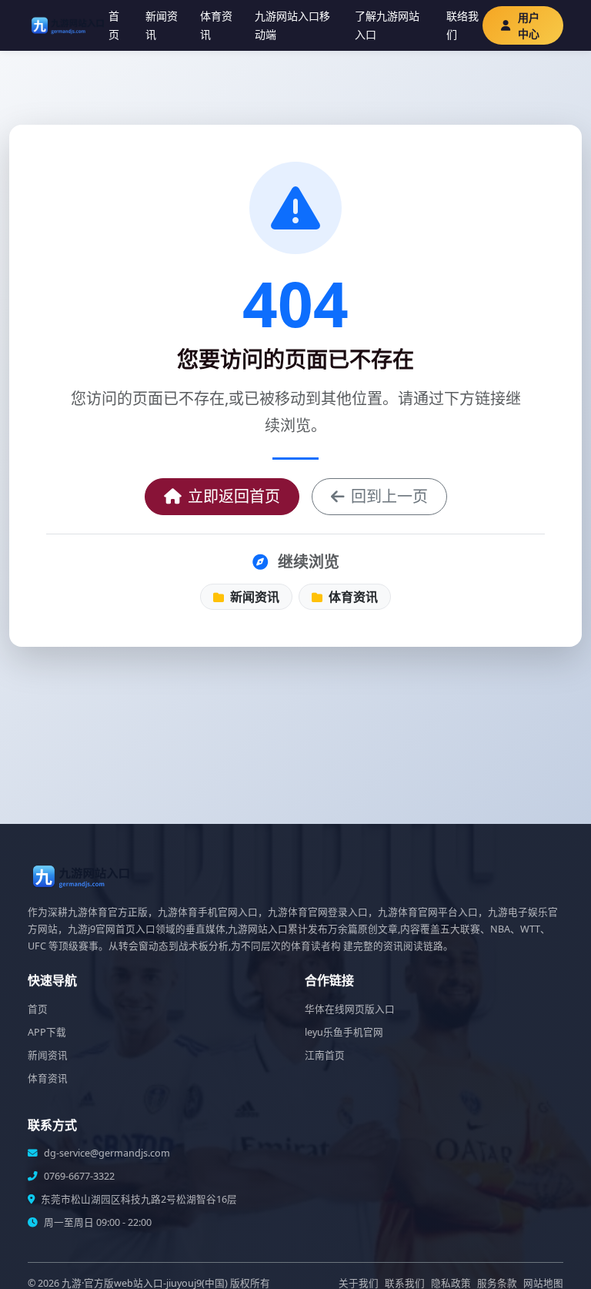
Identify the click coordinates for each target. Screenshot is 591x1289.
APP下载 (47, 1032)
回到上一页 (389, 496)
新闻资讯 (161, 25)
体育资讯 (216, 25)
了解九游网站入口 (387, 25)
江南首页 (325, 1055)
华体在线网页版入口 (350, 1009)
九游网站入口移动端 (292, 25)
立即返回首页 (234, 496)
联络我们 (462, 25)
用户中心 (528, 25)
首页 (114, 25)
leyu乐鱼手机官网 (344, 1032)
